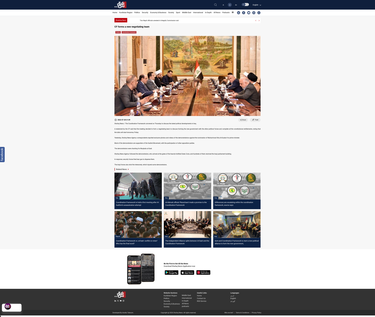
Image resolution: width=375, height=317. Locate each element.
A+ (236, 5)
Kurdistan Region (125, 12)
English (233, 298)
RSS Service (201, 301)
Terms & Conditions (242, 313)
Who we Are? (228, 313)
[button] (255, 20)
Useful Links (202, 293)
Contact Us (201, 298)
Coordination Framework (129, 32)
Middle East (186, 12)
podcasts (226, 12)
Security (145, 12)
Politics (137, 12)
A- (223, 5)
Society (171, 12)
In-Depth (208, 12)
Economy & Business (158, 12)
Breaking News (121, 20)
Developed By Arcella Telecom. (123, 313)
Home (114, 12)
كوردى (232, 301)
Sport (178, 12)
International (198, 12)
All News (217, 12)
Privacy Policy (256, 313)
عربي (232, 296)
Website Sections (170, 293)
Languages (234, 293)
